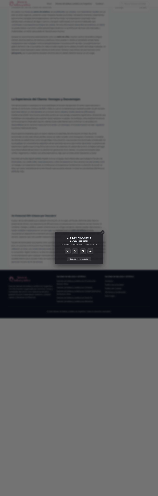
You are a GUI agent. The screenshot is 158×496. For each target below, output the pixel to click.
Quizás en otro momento (79, 259)
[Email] (90, 251)
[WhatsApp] (75, 251)
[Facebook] (83, 251)
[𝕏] (68, 251)
